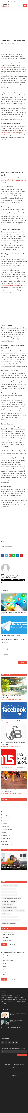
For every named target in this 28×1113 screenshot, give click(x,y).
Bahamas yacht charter (7, 904)
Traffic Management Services (8, 546)
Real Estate (4, 818)
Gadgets (3, 820)
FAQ (15, 1073)
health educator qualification (9, 923)
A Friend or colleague (8, 934)
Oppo (4, 966)
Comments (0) (4, 649)
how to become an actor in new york (10, 920)
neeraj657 (3, 722)
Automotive (4, 835)
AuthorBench (4, 746)
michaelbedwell (4, 769)
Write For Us (20, 1073)
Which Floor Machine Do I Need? (14, 1027)
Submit (22, 662)
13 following (21, 580)
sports (3, 809)
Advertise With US (13, 1070)
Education (3, 832)
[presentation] (21, 855)
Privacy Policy (22, 1070)
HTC (4, 969)
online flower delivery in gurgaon (10, 885)
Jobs (2, 806)
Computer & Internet (6, 829)
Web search (6, 937)
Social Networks (7, 940)
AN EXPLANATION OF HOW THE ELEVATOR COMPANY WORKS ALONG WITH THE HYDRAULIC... (12, 641)
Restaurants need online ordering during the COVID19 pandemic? (12, 790)
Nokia (4, 963)
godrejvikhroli (4, 699)
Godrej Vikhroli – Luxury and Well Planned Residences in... (11, 696)
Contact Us (14, 1075)
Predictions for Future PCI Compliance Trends (13, 767)
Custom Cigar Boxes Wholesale (9, 895)
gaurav (3, 574)
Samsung (5, 955)
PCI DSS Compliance (19, 910)
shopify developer (6, 914)
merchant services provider (8, 889)
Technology (4, 43)
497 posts (13, 580)
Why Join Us (4, 1070)
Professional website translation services (12, 898)
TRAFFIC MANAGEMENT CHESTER (18, 543)
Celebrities (4, 823)
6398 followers (5, 580)
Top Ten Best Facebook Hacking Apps (11, 720)
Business (3, 812)
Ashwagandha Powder (7, 910)
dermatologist (5, 901)
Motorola (5, 974)
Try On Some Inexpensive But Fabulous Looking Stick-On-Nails (13, 743)
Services (3, 826)
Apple (4, 957)
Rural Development (6, 543)
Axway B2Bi (13, 901)
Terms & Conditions (8, 1073)
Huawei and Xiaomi (8, 960)
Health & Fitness (5, 841)
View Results (12, 944)
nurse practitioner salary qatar (9, 892)
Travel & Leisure (5, 838)
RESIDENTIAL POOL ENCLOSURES (9, 917)
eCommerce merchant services (9, 907)
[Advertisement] (14, 26)
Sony (4, 972)
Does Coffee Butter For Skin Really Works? (18, 1014)
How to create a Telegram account (10, 635)
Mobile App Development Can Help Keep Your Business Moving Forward (13, 613)
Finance (3, 803)
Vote (4, 944)
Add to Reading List (21, 46)
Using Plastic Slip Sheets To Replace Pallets (16, 1021)
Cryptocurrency (5, 844)
